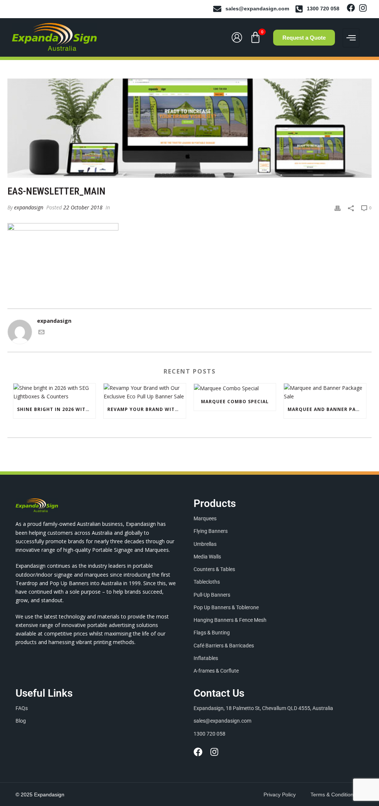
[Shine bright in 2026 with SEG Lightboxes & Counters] (54, 392)
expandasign (28, 207)
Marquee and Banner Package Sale (327, 409)
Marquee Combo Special (235, 401)
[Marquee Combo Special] (235, 388)
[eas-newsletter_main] (189, 128)
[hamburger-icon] (351, 37)
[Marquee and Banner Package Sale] (325, 392)
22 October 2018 (83, 207)
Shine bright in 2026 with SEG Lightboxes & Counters (56, 409)
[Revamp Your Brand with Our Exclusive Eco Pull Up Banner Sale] (145, 392)
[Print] (338, 207)
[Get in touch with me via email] (41, 332)
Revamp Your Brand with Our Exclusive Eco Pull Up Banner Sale (146, 409)
